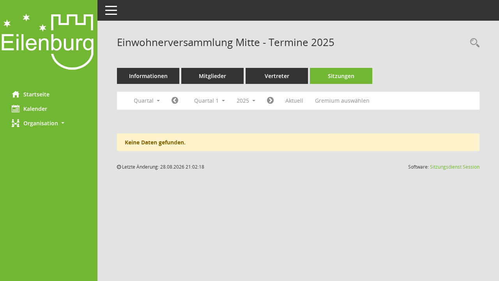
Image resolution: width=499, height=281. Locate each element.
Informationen (148, 76)
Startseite (36, 94)
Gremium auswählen (342, 100)
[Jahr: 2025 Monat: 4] (270, 101)
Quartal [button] (144, 100)
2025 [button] (244, 100)
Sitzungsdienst (455, 167)
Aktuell (294, 100)
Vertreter (277, 76)
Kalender (35, 108)
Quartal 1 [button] (207, 100)
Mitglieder (212, 76)
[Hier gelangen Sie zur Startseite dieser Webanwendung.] (48, 42)
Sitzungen (341, 76)
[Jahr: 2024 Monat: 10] (175, 101)
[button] (48, 123)
